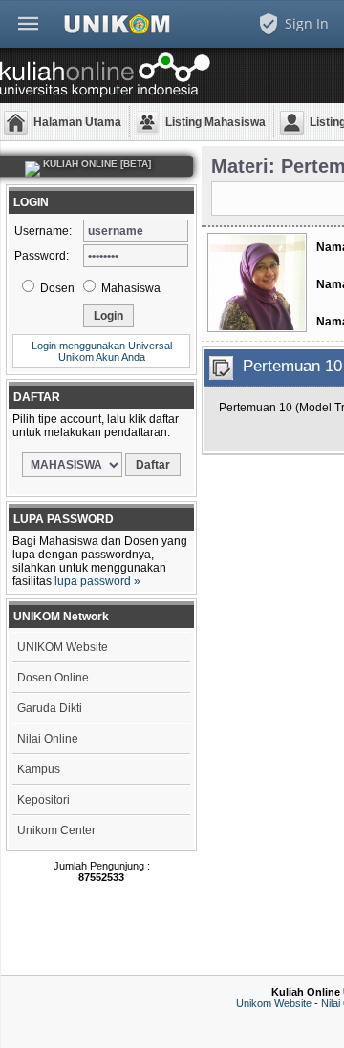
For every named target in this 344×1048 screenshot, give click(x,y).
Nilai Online (47, 738)
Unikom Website (274, 1003)
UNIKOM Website (62, 647)
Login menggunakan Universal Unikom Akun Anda (102, 351)
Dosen (56, 288)
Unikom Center (56, 830)
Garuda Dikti (49, 708)
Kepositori (43, 800)
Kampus (38, 769)
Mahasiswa (129, 288)
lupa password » (97, 581)
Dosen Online (53, 677)
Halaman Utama (77, 122)
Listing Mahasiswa (215, 122)
